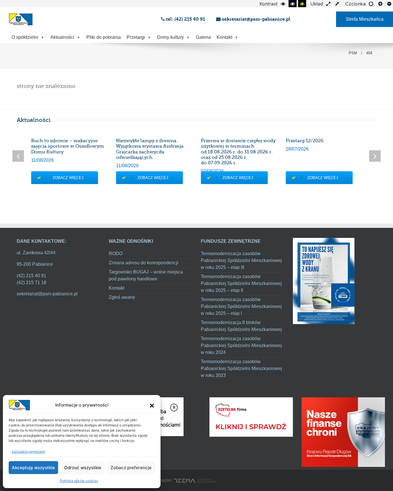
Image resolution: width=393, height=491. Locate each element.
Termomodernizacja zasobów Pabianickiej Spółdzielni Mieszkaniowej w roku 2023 (241, 368)
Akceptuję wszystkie (33, 467)
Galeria (203, 37)
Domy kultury (170, 37)
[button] (152, 405)
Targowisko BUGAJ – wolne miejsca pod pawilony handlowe (146, 275)
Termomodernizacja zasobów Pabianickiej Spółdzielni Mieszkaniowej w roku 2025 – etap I (241, 306)
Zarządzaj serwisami (28, 451)
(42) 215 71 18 (31, 282)
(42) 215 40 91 (31, 275)
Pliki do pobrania (103, 37)
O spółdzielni (25, 37)
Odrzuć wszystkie (82, 467)
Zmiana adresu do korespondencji (143, 262)
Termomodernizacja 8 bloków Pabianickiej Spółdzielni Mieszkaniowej (241, 326)
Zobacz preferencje (131, 467)
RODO (116, 253)
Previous (18, 156)
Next (375, 156)
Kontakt (224, 37)
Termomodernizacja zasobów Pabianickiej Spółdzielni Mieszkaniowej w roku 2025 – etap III (241, 260)
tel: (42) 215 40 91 (186, 19)
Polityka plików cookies (79, 481)
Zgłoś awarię (122, 297)
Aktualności (62, 37)
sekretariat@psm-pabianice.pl (255, 19)
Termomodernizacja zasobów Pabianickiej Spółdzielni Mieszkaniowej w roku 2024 (241, 345)
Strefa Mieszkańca (365, 19)
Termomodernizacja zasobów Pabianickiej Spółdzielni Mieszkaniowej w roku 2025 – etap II (241, 283)
